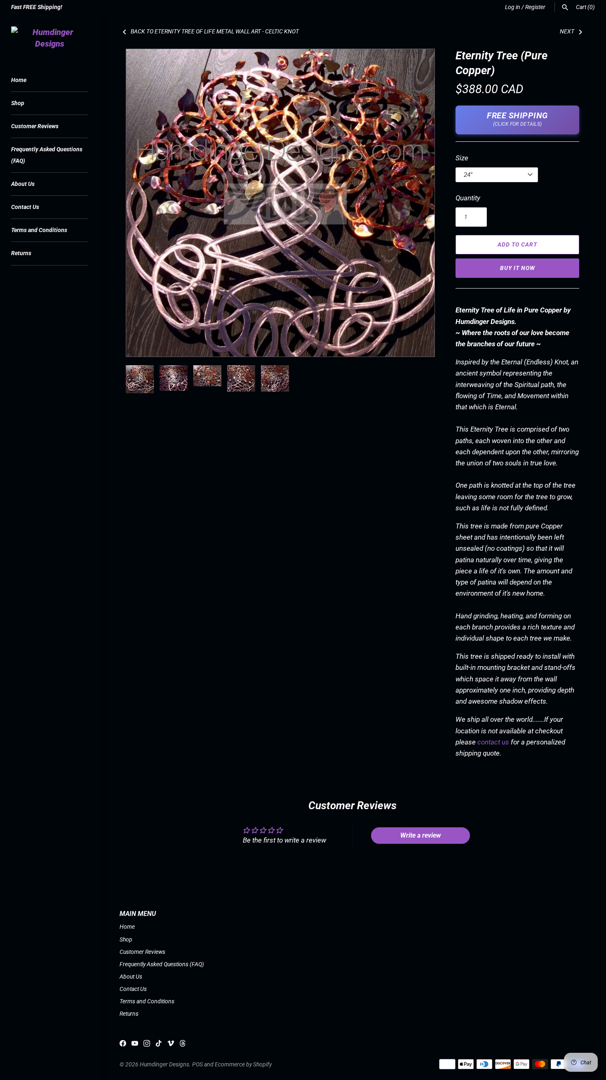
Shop (17, 103)
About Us (23, 184)
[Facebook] (123, 1045)
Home (18, 80)
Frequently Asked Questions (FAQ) (46, 155)
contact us (493, 742)
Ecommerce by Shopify (243, 1064)
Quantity (468, 198)
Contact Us (25, 207)
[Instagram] (146, 1045)
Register (535, 7)
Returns (21, 253)
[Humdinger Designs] (49, 37)
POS (197, 1064)
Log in (512, 7)
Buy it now (517, 268)
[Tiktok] (158, 1045)
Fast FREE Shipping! (36, 7)
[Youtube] (135, 1045)
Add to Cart (517, 244)
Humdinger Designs (164, 1064)
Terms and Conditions (39, 230)
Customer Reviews (35, 126)
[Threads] (182, 1045)
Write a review (420, 835)
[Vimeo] (170, 1045)
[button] (417, 203)
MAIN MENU (138, 914)
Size (462, 158)
